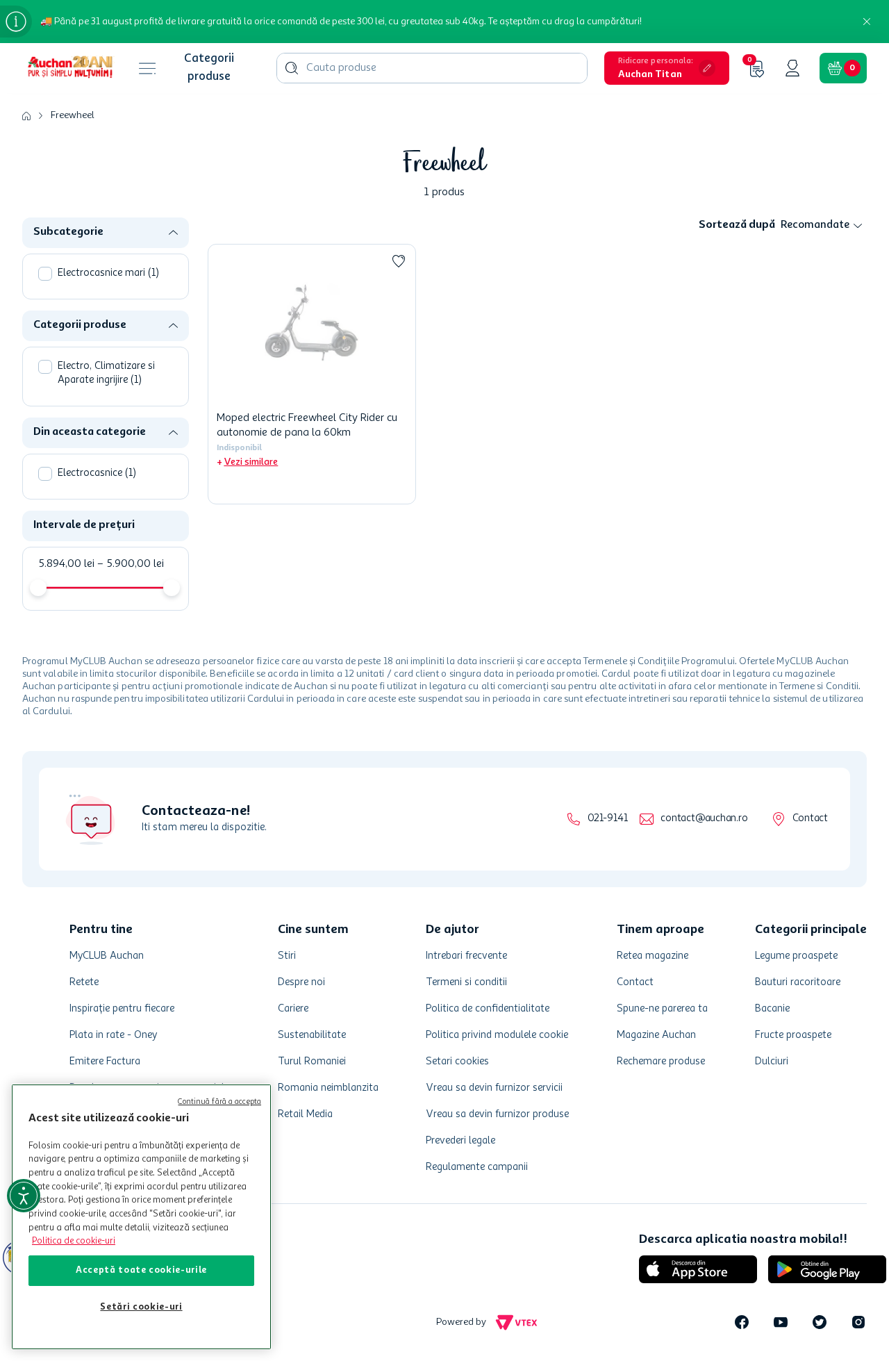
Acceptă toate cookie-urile (141, 1270)
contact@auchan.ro (703, 819)
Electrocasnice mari (108, 273)
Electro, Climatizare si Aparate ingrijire (106, 373)
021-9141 (607, 819)
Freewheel (72, 115)
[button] (666, 68)
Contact (810, 819)
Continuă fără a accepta (219, 1102)
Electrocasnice (97, 473)
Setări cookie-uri (141, 1307)
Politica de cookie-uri (73, 1241)
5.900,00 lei (130, 564)
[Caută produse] (291, 68)
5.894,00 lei (66, 564)
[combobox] (432, 68)
